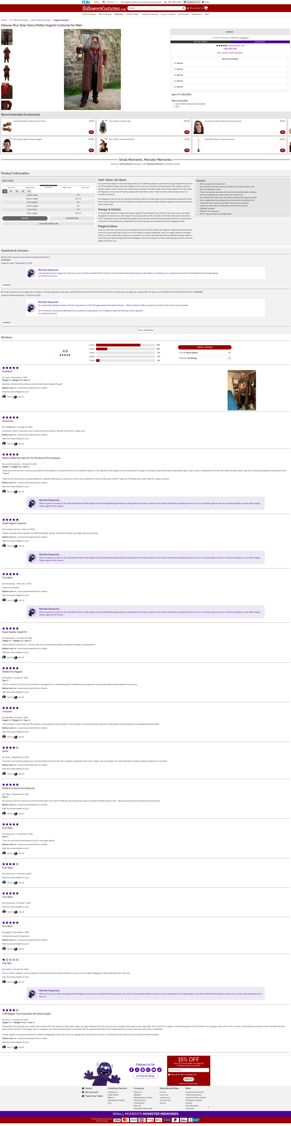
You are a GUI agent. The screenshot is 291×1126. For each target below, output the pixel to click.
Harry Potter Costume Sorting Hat (121, 139)
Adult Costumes (89, 14)
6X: (175, 87)
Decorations (197, 14)
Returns (111, 1097)
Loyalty (189, 1103)
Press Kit (137, 1106)
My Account (91, 1092)
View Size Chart (230, 48)
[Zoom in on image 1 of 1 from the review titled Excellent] (242, 390)
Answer (7, 285)
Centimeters (72, 218)
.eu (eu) (163, 1103)
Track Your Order (94, 1096)
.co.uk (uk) (164, 1095)
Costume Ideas (132, 14)
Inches (25, 218)
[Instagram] (148, 1070)
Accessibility (139, 1103)
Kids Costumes (105, 14)
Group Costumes (168, 14)
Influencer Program (194, 1100)
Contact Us (192, 2)
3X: (175, 69)
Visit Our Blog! (147, 1076)
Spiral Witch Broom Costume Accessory (220, 139)
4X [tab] (17, 191)
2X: (175, 63)
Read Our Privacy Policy (188, 1084)
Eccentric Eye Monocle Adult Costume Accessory (223, 121)
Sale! (207, 14)
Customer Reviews (194, 1095)
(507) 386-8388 (174, 2)
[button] (195, 8)
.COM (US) (110, 2)
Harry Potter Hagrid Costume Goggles (27, 139)
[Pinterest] (142, 1070)
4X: (175, 75)
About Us (138, 1092)
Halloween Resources (143, 1108)
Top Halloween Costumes (192, 1107)
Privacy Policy (140, 1100)
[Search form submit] (183, 8)
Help (207, 2)
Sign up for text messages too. (184, 1074)
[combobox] (154, 8)
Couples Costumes (150, 14)
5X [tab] (23, 191)
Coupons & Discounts (195, 1092)
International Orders (116, 1100)
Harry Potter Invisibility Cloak (120, 121)
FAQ (109, 1103)
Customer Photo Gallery (196, 1097)
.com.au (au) (165, 1097)
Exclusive (119, 14)
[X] (137, 1070)
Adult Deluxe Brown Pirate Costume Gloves (29, 121)
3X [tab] (11, 191)
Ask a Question (145, 330)
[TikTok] (159, 1070)
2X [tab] (5, 191)
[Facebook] (131, 1070)
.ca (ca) (163, 1092)
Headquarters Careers (143, 1097)
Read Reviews (234, 46)
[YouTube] (154, 1070)
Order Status (113, 1095)
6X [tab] (29, 191)
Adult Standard (236, 53)
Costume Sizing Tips (48, 224)
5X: (175, 81)
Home (88, 1088)
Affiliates (137, 1095)
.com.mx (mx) (165, 1100)
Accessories (183, 14)
